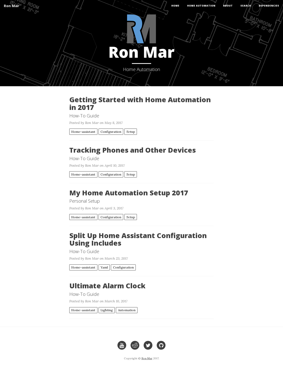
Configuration (110, 132)
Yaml (104, 267)
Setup (130, 132)
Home (175, 5)
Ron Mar (11, 5)
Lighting (106, 310)
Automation (127, 310)
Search (245, 5)
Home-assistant (83, 132)
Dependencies (269, 5)
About (228, 5)
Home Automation (201, 5)
